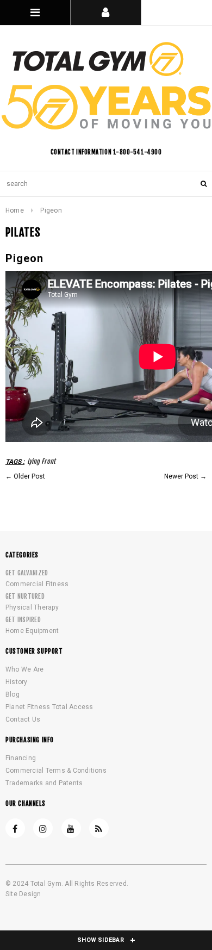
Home (14, 210)
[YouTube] (71, 828)
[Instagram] (43, 828)
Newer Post (181, 476)
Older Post (29, 476)
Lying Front (41, 461)
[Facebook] (15, 828)
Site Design (23, 894)
